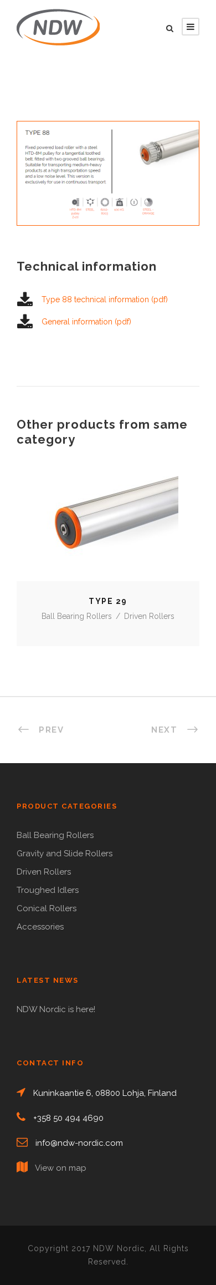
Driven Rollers (149, 616)
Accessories (40, 927)
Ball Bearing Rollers (77, 616)
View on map (60, 1168)
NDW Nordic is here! (56, 1009)
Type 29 (108, 528)
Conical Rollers (46, 908)
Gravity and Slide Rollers (64, 854)
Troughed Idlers (48, 890)
